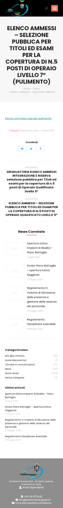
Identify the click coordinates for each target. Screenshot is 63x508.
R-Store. (37, 484)
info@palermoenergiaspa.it (35, 499)
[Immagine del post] (14, 248)
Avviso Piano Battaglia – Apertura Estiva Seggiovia (41, 270)
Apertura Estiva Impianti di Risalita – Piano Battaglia (40, 247)
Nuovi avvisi (32, 130)
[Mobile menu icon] (54, 8)
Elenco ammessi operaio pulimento (28, 118)
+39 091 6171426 (33, 496)
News (22, 130)
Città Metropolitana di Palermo (33, 503)
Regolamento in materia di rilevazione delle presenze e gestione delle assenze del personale (42, 297)
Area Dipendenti (33, 487)
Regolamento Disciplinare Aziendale (41, 322)
